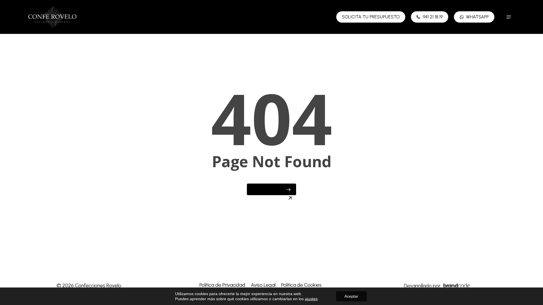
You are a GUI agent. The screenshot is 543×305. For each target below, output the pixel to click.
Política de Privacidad (222, 285)
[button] (509, 17)
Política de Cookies (301, 285)
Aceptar (351, 296)
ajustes (311, 299)
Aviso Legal (263, 285)
